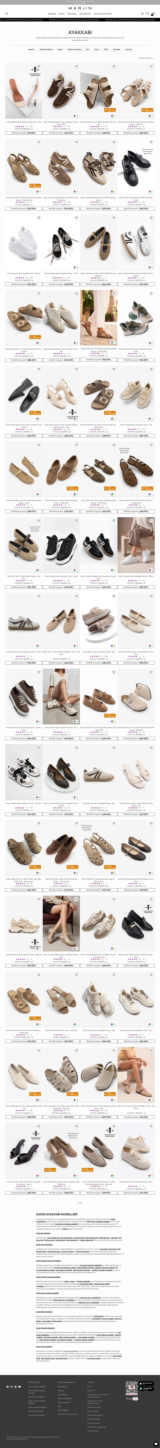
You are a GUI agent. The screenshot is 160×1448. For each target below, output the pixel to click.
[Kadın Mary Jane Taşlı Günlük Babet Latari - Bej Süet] (61, 621)
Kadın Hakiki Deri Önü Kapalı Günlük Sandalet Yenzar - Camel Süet (98, 350)
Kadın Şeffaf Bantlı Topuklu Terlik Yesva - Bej (23, 122)
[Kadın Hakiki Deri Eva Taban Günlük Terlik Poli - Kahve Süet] (98, 394)
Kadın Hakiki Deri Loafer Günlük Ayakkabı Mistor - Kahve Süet (61, 880)
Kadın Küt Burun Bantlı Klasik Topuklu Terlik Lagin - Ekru (136, 804)
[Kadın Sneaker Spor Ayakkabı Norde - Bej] (98, 772)
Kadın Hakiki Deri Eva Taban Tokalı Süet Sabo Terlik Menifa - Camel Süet (136, 1334)
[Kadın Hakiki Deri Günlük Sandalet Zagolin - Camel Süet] (136, 469)
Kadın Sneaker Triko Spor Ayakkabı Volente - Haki (136, 350)
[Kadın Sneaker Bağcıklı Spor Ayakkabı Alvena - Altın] (61, 923)
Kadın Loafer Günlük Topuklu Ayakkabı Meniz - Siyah (24, 1334)
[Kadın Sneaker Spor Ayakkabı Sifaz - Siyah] (61, 545)
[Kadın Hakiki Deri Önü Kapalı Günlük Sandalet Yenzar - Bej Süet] (136, 91)
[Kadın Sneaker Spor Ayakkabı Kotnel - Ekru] (136, 1151)
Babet (60, 49)
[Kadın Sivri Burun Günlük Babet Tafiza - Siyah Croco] (61, 1378)
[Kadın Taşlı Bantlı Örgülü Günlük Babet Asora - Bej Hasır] (98, 242)
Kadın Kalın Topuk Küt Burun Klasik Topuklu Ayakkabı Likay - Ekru (61, 426)
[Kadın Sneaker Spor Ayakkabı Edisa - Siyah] (61, 1226)
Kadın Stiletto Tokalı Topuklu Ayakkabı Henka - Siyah (136, 1258)
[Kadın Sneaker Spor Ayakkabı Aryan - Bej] (98, 999)
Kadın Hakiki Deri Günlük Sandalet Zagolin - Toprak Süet (99, 880)
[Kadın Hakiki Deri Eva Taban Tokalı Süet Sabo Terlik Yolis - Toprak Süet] (23, 848)
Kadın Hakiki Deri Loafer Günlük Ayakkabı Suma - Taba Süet (98, 729)
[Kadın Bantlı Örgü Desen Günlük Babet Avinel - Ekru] (136, 621)
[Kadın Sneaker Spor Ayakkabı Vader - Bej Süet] (23, 923)
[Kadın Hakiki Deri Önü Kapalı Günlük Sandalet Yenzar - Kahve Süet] (98, 469)
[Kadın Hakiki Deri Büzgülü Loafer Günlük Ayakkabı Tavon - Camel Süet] (61, 1302)
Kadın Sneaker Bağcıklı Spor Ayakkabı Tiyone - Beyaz (136, 274)
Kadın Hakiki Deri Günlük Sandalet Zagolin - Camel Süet (136, 501)
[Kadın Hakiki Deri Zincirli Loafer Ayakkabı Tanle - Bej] (23, 1075)
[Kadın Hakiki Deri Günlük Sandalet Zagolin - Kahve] (98, 1302)
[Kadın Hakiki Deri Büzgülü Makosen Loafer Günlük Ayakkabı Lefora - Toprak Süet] (98, 1378)
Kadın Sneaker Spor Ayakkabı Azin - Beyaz (24, 273)
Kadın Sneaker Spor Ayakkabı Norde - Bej (99, 803)
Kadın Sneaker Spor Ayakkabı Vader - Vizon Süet (24, 1410)
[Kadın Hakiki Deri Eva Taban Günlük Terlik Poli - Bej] (98, 91)
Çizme (96, 49)
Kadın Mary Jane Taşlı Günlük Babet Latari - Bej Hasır (136, 1107)
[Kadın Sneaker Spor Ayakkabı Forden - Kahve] (23, 621)
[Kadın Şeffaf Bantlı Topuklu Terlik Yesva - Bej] (23, 91)
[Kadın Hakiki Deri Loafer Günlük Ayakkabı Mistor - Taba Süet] (61, 469)
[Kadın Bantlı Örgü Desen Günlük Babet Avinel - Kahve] (136, 848)
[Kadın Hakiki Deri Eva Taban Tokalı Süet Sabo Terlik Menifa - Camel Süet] (136, 1302)
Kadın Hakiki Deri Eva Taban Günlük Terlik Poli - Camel (24, 350)
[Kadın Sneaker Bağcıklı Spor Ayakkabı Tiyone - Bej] (61, 318)
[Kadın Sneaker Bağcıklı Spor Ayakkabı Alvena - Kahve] (98, 166)
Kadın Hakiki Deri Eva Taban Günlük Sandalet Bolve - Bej (98, 1107)
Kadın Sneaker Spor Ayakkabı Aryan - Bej (99, 1030)
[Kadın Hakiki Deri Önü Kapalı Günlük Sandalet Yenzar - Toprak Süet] (23, 166)
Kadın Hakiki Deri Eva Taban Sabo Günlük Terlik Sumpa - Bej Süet (136, 729)
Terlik (106, 49)
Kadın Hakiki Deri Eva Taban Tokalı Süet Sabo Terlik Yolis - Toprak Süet (23, 880)
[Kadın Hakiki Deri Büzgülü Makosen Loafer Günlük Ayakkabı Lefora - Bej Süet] (98, 1151)
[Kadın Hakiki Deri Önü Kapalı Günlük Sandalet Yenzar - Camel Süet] (98, 317)
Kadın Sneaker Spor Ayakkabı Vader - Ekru (61, 728)
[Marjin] (80, 7)
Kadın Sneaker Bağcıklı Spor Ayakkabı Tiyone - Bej (61, 350)
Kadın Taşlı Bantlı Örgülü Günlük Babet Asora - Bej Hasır (99, 274)
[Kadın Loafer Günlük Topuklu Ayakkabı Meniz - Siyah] (23, 1302)
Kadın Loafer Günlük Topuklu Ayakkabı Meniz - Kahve (61, 804)
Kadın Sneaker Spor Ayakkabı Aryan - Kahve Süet (136, 1410)
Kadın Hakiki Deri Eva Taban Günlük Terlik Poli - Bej (98, 123)
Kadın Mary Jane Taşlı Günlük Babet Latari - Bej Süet (61, 653)
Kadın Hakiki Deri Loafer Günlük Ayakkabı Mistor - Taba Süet (61, 501)
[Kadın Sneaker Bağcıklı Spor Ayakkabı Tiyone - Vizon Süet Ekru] (98, 923)
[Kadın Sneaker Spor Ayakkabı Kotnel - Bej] (98, 621)
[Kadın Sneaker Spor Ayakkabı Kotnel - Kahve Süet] (23, 696)
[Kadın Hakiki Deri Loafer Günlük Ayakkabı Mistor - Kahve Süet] (61, 848)
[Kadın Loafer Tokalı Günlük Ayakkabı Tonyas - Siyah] (136, 923)
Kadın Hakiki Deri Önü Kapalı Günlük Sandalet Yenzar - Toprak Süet (24, 199)
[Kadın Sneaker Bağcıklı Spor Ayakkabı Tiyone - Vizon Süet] (61, 166)
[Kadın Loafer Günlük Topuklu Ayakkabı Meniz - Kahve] (61, 772)
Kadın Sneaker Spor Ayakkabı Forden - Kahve (23, 652)
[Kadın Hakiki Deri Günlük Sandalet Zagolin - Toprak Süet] (98, 848)
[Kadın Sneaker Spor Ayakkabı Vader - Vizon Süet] (23, 1378)
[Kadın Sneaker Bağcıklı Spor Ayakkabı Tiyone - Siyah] (98, 545)
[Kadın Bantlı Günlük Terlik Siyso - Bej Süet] (61, 999)
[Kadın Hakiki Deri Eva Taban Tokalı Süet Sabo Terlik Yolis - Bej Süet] (61, 1075)
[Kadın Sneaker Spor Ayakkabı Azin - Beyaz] (23, 242)
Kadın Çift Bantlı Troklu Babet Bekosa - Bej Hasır (23, 577)
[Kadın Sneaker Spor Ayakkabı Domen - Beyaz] (136, 545)
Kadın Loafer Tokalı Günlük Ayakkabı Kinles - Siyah (136, 199)
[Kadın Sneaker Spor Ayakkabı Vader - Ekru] (61, 696)
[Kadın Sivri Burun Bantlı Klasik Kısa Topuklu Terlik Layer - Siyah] (23, 1151)
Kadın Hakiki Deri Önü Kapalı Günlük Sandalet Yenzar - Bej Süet (136, 123)
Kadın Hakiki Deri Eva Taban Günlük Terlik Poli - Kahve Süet (98, 426)
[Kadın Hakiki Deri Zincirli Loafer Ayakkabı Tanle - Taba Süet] (61, 1151)
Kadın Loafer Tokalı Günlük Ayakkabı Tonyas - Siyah (136, 956)
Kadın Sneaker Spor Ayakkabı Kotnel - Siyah (61, 273)
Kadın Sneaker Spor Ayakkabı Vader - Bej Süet (24, 955)
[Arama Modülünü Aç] (6, 13)
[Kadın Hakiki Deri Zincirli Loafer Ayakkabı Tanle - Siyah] (23, 394)
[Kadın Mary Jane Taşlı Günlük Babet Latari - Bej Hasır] (136, 1075)
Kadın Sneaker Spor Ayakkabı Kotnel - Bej (99, 652)
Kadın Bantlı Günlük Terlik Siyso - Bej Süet (61, 1030)
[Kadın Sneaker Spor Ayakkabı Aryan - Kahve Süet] (136, 1378)
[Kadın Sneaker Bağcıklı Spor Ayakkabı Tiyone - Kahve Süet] (61, 91)
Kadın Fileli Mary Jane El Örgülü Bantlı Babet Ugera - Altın (23, 501)
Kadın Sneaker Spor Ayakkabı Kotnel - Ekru (136, 1182)
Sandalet (116, 49)
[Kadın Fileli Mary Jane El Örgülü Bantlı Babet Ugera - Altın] (23, 469)
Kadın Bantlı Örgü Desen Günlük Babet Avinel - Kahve (136, 880)
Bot (87, 49)
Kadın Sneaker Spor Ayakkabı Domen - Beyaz (136, 576)
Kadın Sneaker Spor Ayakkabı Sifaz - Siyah (61, 576)
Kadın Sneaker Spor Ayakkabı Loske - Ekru (136, 1030)
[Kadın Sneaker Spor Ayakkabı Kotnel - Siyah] (61, 242)
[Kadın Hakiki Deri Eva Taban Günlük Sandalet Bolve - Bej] (98, 1075)
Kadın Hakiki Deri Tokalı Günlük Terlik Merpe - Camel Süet (23, 1031)
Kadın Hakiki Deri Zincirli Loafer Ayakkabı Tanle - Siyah (24, 426)
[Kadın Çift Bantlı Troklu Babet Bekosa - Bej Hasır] (23, 545)
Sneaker (31, 49)
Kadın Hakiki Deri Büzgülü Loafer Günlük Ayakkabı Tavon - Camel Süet (61, 1334)
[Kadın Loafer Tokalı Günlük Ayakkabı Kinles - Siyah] (136, 166)
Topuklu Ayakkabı (74, 49)
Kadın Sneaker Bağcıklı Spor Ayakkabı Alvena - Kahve (99, 199)
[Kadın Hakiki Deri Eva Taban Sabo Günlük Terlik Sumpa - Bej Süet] (136, 696)
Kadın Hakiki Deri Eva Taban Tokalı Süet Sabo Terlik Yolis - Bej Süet (61, 1107)
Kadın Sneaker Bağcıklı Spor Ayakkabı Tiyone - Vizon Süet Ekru (99, 956)
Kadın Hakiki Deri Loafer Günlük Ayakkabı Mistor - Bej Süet (99, 1258)
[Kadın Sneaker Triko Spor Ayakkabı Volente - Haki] (136, 318)
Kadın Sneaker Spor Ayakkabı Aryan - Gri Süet (24, 803)
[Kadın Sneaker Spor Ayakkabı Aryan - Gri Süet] (23, 772)
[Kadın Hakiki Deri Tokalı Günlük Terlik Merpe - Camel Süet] (23, 999)
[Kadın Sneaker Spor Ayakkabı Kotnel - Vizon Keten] (23, 1226)
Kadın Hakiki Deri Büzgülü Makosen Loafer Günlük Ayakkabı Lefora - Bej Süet (98, 1183)
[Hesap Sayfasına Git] (142, 13)
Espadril (129, 49)
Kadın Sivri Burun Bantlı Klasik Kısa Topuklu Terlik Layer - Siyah (23, 1183)
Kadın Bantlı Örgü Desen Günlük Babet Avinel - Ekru (136, 653)
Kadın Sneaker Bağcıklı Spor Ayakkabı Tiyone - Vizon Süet (61, 199)
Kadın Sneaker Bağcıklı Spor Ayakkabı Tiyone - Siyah (99, 577)
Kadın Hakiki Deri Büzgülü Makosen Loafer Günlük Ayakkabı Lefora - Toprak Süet (98, 1410)
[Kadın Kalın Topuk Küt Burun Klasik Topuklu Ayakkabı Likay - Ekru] (61, 394)
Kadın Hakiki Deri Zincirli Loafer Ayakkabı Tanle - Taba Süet (61, 1183)
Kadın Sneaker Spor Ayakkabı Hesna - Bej (136, 425)
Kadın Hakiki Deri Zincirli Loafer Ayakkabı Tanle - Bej (24, 1107)
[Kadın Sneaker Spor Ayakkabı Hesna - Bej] (136, 394)
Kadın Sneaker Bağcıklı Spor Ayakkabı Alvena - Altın (61, 956)
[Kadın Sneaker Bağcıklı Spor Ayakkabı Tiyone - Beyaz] (136, 242)
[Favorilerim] (147, 13)
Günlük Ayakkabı (46, 49)
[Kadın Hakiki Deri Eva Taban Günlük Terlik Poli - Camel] (23, 318)
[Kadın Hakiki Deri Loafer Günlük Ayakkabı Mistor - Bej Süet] (98, 1226)
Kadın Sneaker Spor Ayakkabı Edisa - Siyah (61, 1257)
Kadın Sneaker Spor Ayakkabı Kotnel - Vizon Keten (24, 1258)
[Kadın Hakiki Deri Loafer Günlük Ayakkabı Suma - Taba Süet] (98, 696)
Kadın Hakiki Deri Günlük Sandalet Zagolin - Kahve (99, 1334)
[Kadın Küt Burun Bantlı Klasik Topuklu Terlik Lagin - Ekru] (136, 772)
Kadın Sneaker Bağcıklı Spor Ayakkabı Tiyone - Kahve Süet (61, 123)
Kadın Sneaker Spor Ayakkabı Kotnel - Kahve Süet (24, 729)
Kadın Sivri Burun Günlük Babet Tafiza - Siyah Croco (61, 1410)
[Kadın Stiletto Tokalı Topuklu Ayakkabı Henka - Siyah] (136, 1226)
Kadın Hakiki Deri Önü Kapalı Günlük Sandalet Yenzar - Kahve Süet (98, 501)
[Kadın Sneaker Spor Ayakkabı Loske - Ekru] (136, 999)
